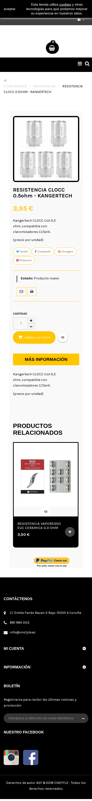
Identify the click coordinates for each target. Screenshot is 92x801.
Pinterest (25, 260)
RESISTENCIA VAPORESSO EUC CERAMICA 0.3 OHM (31, 525)
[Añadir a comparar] (62, 337)
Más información (46, 359)
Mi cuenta (14, 648)
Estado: (27, 278)
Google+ (67, 251)
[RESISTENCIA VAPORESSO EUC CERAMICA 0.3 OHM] (38, 475)
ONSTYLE (61, 783)
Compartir (44, 251)
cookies (65, 4)
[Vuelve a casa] (5, 81)
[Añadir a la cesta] (62, 532)
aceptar (9, 9)
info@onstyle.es (23, 632)
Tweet (23, 251)
